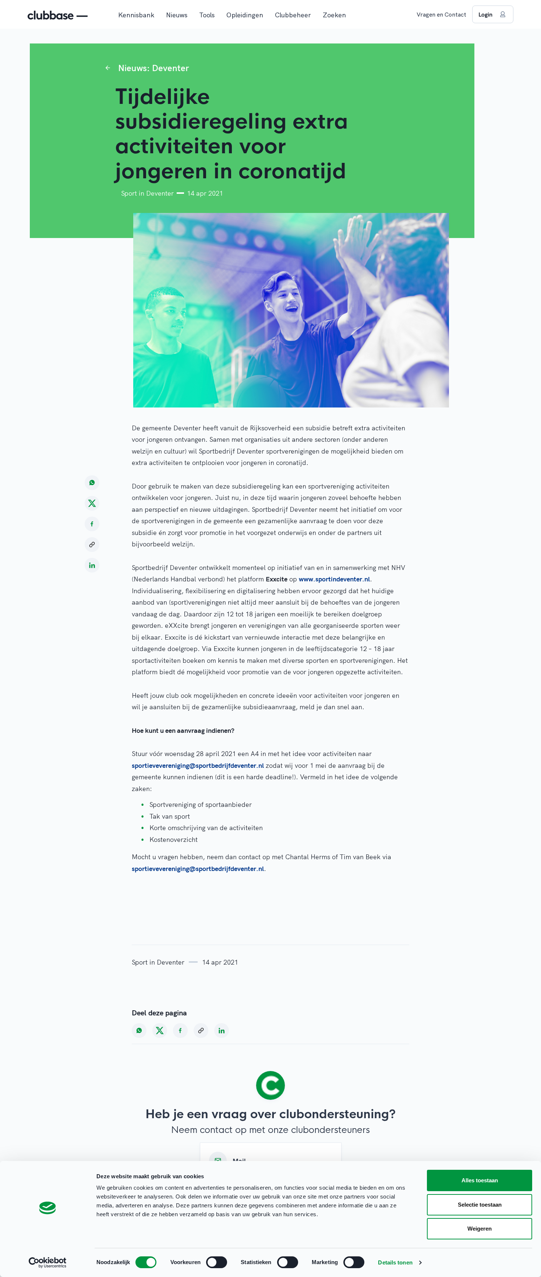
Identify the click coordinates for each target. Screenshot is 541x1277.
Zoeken (334, 15)
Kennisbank (136, 15)
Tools (207, 15)
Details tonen (395, 1262)
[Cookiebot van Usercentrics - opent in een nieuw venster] (47, 1262)
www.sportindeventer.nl (334, 579)
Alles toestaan (480, 1180)
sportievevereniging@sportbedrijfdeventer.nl (198, 765)
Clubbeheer (293, 15)
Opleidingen (244, 15)
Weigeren (479, 1228)
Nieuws (176, 15)
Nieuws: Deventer (153, 67)
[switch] (216, 1262)
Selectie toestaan (480, 1204)
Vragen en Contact (441, 14)
